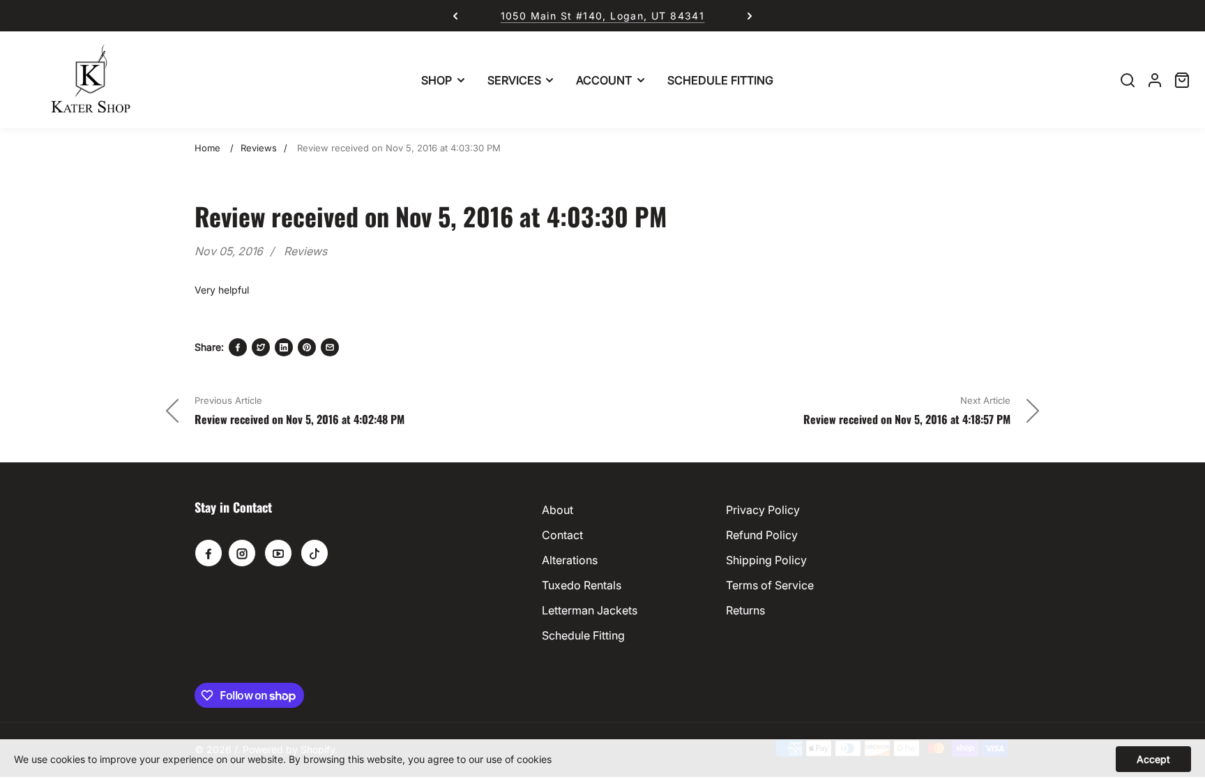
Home (207, 147)
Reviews (259, 147)
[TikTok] (314, 553)
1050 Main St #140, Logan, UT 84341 (603, 16)
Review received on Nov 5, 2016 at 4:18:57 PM (906, 419)
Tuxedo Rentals (581, 585)
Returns (745, 610)
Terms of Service (770, 585)
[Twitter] (261, 347)
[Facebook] (238, 347)
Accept (1153, 759)
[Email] (330, 347)
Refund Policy (762, 535)
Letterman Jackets (589, 610)
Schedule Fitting (583, 635)
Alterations (570, 560)
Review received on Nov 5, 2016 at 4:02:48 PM (299, 419)
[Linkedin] (284, 347)
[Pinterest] (307, 347)
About (557, 510)
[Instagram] (242, 553)
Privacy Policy (763, 510)
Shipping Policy (766, 560)
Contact (562, 535)
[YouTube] (278, 553)
